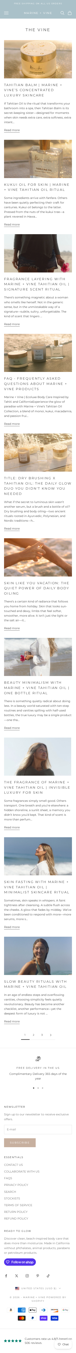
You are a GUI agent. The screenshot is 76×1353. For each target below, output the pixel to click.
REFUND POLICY (16, 1218)
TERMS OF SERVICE (18, 1205)
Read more (12, 130)
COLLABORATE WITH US (22, 1171)
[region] (38, 1068)
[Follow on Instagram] (27, 1276)
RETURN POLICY (16, 1212)
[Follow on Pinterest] (38, 1276)
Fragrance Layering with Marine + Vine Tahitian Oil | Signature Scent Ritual (37, 284)
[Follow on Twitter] (17, 1276)
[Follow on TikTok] (48, 1276)
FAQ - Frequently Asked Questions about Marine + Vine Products (35, 384)
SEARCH (10, 1192)
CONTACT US (13, 1165)
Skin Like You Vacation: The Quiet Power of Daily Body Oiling (37, 588)
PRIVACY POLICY (16, 1185)
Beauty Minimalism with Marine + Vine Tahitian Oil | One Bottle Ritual (37, 688)
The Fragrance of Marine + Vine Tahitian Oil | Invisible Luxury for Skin (37, 787)
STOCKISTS (12, 1198)
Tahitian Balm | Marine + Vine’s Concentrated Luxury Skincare (33, 90)
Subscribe (20, 1142)
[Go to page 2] (51, 1035)
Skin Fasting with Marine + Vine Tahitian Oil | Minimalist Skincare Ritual (37, 887)
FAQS (8, 1178)
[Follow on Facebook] (6, 1276)
